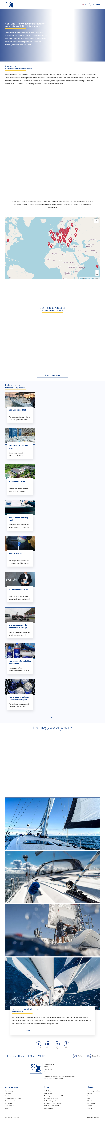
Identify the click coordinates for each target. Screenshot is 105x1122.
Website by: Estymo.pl (93, 1117)
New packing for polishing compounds (20, 658)
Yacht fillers (47, 1091)
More (17, 295)
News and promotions (93, 1091)
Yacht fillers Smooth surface (20, 105)
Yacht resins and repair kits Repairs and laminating (36, 176)
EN (86, 4)
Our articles (8, 1103)
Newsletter (96, 1056)
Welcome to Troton (20, 479)
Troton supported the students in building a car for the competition (20, 623)
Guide (66, 1048)
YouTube (48, 1048)
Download (90, 1096)
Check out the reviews (52, 375)
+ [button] (97, 271)
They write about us (28, 783)
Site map (89, 1108)
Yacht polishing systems (51, 1101)
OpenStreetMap (89, 278)
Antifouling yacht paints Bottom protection (20, 141)
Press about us (9, 1106)
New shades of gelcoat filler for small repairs (20, 694)
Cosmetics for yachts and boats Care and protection (85, 141)
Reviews (89, 1093)
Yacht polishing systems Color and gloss (52, 141)
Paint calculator (91, 1103)
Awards (28, 755)
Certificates (75, 740)
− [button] (97, 274)
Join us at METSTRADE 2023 (20, 443)
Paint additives (48, 1108)
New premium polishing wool (20, 515)
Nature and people (28, 769)
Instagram (57, 1048)
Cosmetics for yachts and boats (53, 1103)
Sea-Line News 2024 (20, 407)
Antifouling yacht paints (51, 1098)
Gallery (75, 783)
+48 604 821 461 (37, 1056)
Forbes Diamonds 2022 (20, 587)
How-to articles (75, 769)
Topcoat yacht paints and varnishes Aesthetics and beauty (85, 105)
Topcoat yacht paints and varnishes (54, 1096)
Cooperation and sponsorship (75, 755)
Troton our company (28, 740)
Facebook (39, 1048)
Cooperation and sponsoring (13, 1098)
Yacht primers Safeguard (52, 105)
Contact (27, 1030)
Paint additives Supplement (68, 176)
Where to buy (91, 1101)
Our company (9, 1091)
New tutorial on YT (20, 551)
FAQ (88, 1098)
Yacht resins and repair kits (51, 1106)
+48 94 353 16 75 (14, 1056)
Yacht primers (48, 1093)
